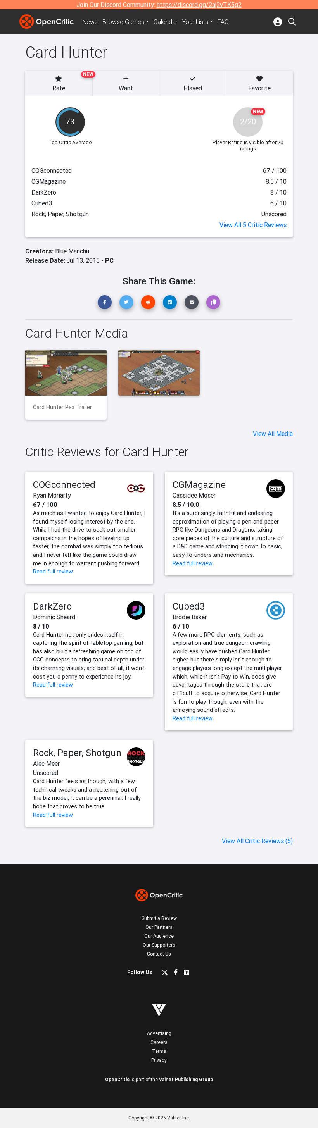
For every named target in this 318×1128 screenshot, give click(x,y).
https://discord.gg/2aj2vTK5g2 (199, 5)
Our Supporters (159, 945)
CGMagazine (199, 484)
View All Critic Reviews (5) (257, 841)
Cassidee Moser (194, 495)
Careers (159, 1042)
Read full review (53, 571)
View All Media (273, 433)
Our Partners (159, 927)
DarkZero (52, 606)
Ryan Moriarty (52, 495)
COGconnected (64, 484)
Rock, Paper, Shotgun (77, 752)
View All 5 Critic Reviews (253, 225)
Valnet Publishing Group (186, 1079)
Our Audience (159, 936)
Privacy (159, 1060)
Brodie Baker (190, 617)
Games (123, 22)
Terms (159, 1051)
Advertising (159, 1033)
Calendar (166, 22)
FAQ (223, 22)
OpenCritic (117, 1079)
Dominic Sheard (54, 617)
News (90, 22)
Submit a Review (159, 918)
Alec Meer (46, 763)
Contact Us (159, 954)
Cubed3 (189, 606)
